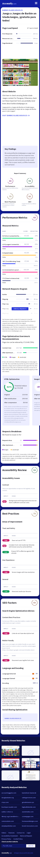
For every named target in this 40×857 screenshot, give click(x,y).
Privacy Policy (6, 839)
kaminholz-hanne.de (29, 793)
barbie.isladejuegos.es (12, 10)
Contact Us (20, 833)
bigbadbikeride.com (29, 807)
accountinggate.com (9, 793)
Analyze (30, 846)
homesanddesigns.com (30, 821)
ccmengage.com (27, 816)
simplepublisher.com (9, 826)
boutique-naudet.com (9, 807)
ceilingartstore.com (29, 798)
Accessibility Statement (10, 836)
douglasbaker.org (8, 798)
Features (11, 833)
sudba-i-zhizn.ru (7, 812)
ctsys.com (5, 802)
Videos (4, 833)
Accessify (9, 3)
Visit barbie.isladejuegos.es (14, 115)
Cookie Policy (18, 839)
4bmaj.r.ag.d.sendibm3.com (11, 816)
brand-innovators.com (30, 826)
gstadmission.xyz (28, 802)
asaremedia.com (27, 812)
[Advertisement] (20, 53)
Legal (28, 833)
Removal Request (26, 836)
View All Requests (20, 309)
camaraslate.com (8, 821)
